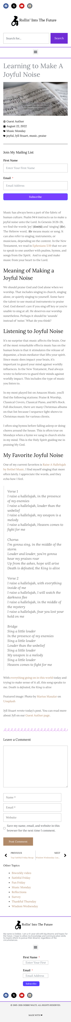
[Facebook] (6, 6)
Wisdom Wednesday (25, 906)
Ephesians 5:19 (42, 246)
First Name (10, 160)
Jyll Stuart (21, 136)
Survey (16, 897)
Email (7, 178)
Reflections (19, 892)
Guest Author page (37, 715)
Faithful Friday (21, 878)
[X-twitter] (14, 6)
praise (42, 136)
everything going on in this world (31, 677)
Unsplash (9, 701)
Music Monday (16, 131)
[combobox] (26, 38)
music (33, 136)
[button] (35, 52)
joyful (10, 136)
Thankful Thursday (24, 901)
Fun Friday (18, 882)
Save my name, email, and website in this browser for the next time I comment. (33, 828)
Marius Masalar (47, 696)
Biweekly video (21, 873)
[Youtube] (21, 6)
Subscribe (35, 196)
